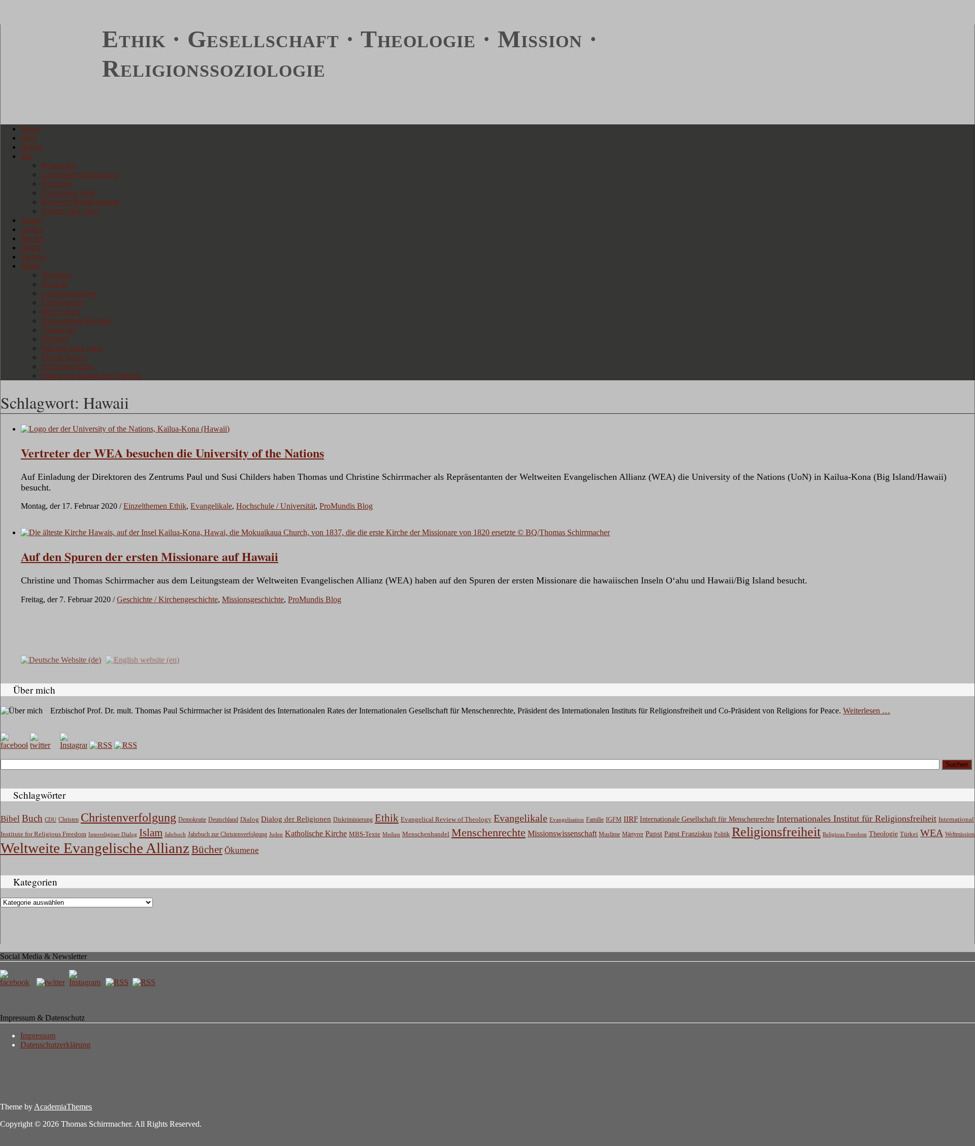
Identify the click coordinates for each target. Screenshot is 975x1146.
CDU (50, 819)
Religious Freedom (845, 834)
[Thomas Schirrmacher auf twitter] (52, 982)
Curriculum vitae (68, 192)
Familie (595, 819)
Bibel (10, 819)
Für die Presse (63, 357)
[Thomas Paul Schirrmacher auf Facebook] (14, 745)
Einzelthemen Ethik (154, 506)
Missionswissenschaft (562, 833)
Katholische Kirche (316, 833)
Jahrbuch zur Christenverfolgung (227, 834)
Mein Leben (60, 311)
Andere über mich (70, 211)
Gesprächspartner (69, 293)
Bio (26, 156)
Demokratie (192, 819)
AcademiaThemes (63, 1106)
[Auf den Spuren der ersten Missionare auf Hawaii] (315, 532)
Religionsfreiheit (776, 832)
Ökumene (241, 850)
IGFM (614, 819)
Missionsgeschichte (253, 599)
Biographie (59, 165)
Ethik (387, 818)
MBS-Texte (364, 834)
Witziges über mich (72, 348)
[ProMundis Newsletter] (100, 745)
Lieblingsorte (62, 302)
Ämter (31, 220)
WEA (931, 832)
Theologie (883, 834)
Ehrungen (57, 183)
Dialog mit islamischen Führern (91, 375)
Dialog (249, 819)
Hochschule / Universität (275, 506)
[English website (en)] (142, 659)
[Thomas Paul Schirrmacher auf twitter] (43, 745)
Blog (29, 138)
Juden (276, 834)
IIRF (631, 819)
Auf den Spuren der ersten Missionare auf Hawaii (149, 556)
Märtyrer (632, 834)
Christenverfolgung (128, 817)
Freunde (54, 284)
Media (31, 247)
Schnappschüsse (67, 366)
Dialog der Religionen (296, 819)
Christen (68, 819)
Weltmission (959, 834)
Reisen (32, 147)
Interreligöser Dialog (112, 834)
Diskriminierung (353, 819)
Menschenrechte (488, 832)
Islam (150, 833)
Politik (722, 834)
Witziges (55, 339)
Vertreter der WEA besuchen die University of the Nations (172, 453)
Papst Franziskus (688, 834)
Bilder (31, 265)
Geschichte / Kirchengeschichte (167, 599)
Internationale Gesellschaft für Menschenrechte (707, 819)
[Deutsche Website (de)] (61, 659)
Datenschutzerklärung (55, 1044)
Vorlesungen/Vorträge (76, 320)
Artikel (32, 229)
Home (31, 128)
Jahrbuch (175, 834)
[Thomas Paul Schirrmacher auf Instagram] (73, 745)
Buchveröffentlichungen (80, 202)
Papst (653, 834)
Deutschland (223, 819)
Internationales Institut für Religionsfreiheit (856, 818)
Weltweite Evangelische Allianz (95, 848)
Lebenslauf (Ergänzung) (80, 174)
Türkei (909, 834)
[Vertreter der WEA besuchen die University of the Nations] (125, 428)
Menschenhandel (425, 834)
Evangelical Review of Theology (446, 819)
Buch (32, 818)
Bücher (32, 238)
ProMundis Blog (346, 506)
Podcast (33, 256)
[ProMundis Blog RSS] (125, 745)
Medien (391, 834)
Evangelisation (566, 819)
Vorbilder (56, 275)
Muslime (609, 834)
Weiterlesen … (866, 710)
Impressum (37, 1035)
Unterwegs (58, 329)
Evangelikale (211, 506)
